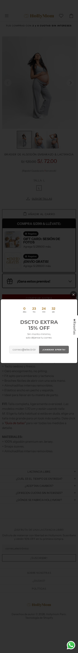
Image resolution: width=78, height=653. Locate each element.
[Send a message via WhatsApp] (71, 645)
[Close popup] (73, 294)
